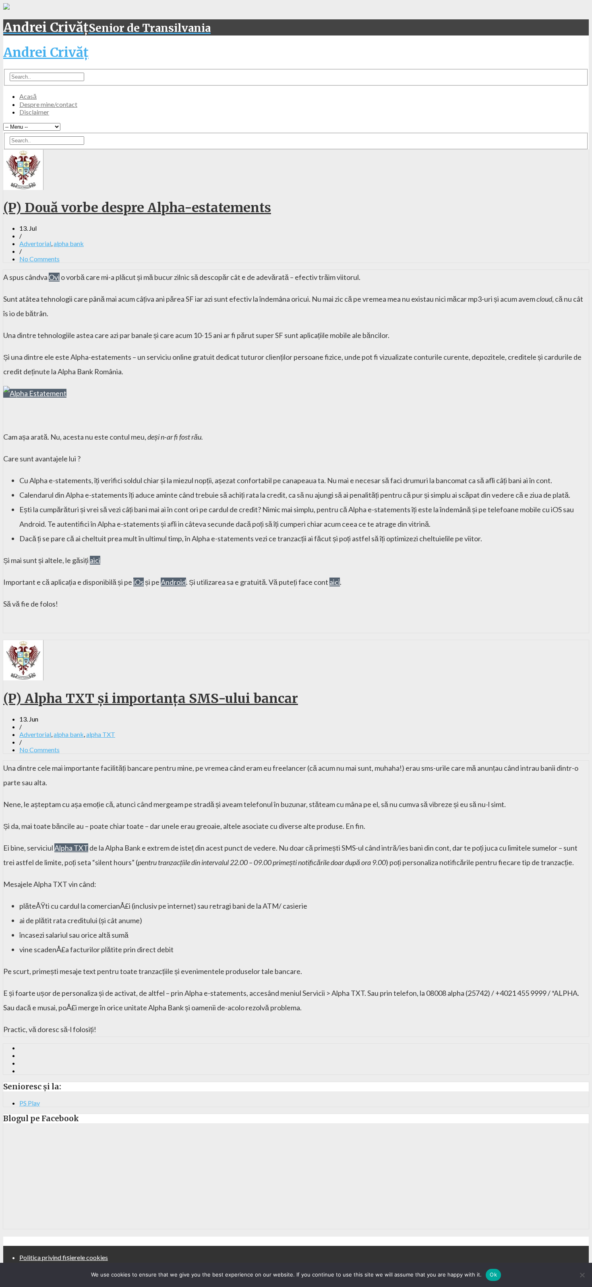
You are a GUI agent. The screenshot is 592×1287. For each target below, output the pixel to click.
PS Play (29, 1103)
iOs (138, 582)
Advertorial (35, 243)
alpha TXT (100, 734)
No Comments (39, 259)
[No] (582, 1275)
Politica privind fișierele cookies (63, 1257)
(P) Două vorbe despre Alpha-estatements (137, 208)
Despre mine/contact (48, 104)
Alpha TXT (71, 847)
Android (173, 582)
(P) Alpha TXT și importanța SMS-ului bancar (150, 698)
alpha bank (69, 243)
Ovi (54, 277)
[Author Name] (23, 187)
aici (95, 560)
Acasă (28, 96)
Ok (493, 1274)
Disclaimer (34, 112)
